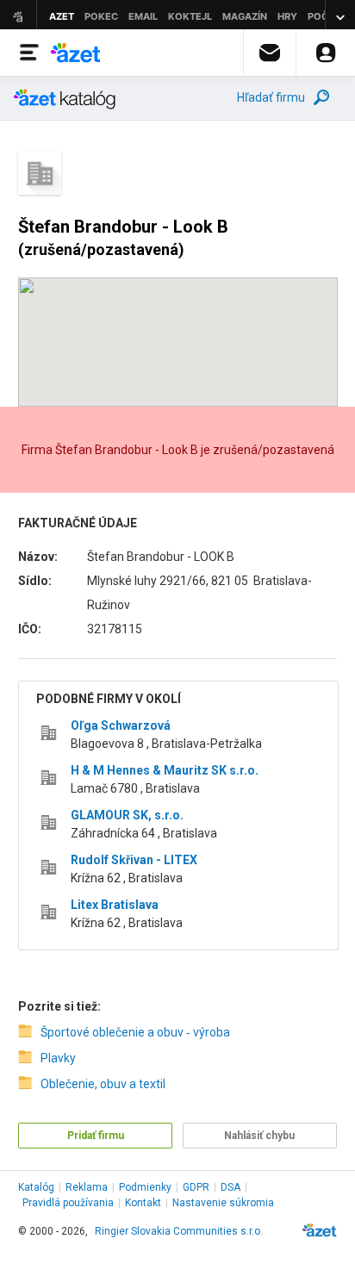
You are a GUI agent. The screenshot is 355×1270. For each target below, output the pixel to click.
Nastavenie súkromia (223, 1203)
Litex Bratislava (115, 905)
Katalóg (36, 1187)
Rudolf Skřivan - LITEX (134, 860)
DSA (230, 1187)
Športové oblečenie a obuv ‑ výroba (135, 1032)
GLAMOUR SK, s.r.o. (127, 815)
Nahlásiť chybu (259, 1136)
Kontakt (143, 1203)
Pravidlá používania (68, 1203)
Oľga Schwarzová (121, 725)
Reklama (86, 1187)
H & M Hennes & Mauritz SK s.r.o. (164, 770)
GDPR (196, 1187)
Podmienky (145, 1187)
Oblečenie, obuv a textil (102, 1084)
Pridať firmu (95, 1136)
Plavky (58, 1058)
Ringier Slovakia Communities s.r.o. (179, 1231)
